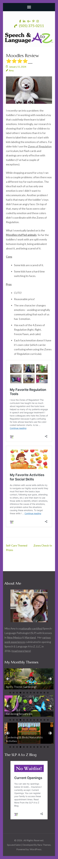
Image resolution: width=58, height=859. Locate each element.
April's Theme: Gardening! (21, 686)
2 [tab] (13, 692)
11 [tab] (44, 692)
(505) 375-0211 (31, 25)
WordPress (35, 849)
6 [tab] (27, 692)
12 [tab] (48, 692)
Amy (11, 70)
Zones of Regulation (40, 146)
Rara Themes (44, 844)
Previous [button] (8, 679)
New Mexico (14, 637)
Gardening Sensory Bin (19, 713)
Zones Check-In (42, 545)
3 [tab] (17, 692)
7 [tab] (31, 692)
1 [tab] (10, 692)
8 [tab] (34, 692)
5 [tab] (24, 692)
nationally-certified (31, 628)
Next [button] (50, 679)
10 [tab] (41, 692)
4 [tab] (20, 692)
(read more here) (21, 651)
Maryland (30, 637)
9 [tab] (37, 692)
